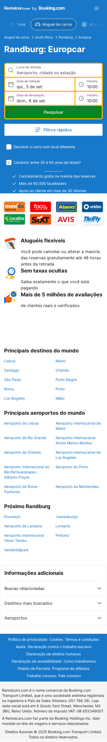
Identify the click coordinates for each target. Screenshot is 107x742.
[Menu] (96, 8)
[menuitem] (17, 24)
